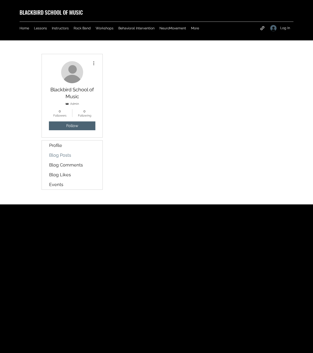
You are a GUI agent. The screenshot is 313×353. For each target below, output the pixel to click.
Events (56, 184)
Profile (55, 145)
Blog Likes (60, 174)
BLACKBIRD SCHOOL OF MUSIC (51, 12)
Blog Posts (60, 155)
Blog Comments (66, 164)
